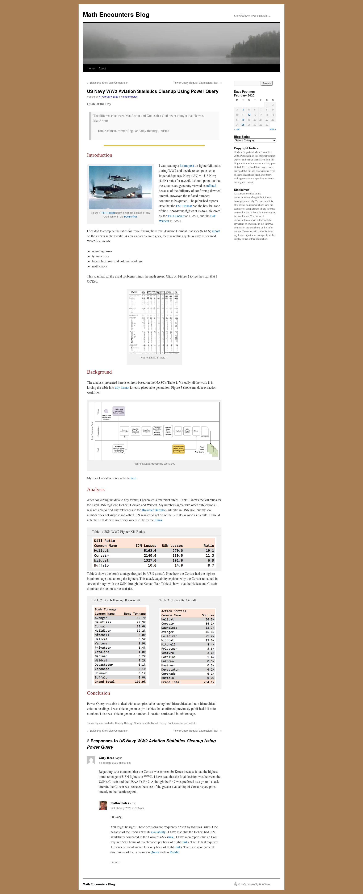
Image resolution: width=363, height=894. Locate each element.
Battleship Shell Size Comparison (107, 82)
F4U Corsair (176, 216)
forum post (187, 165)
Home (91, 68)
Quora (155, 852)
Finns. (159, 520)
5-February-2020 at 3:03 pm (115, 762)
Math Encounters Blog (116, 14)
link (170, 837)
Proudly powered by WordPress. (254, 884)
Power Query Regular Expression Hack (197, 82)
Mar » (273, 129)
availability (158, 832)
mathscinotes (130, 96)
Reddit (174, 852)
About (102, 68)
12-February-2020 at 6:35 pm (127, 808)
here (133, 478)
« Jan (237, 129)
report (216, 231)
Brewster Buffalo (153, 510)
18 (243, 119)
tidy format (122, 387)
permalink (189, 723)
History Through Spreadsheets (132, 723)
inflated (211, 185)
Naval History (158, 723)
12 (249, 114)
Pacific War (130, 216)
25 (243, 124)
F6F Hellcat (108, 212)
